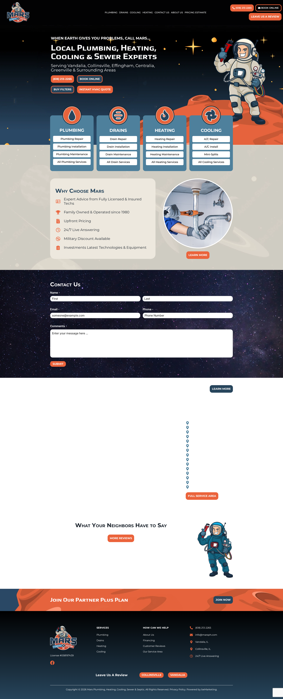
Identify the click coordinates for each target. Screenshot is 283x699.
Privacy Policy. (178, 689)
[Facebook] (52, 663)
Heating (148, 12)
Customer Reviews (154, 646)
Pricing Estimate (195, 12)
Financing (149, 640)
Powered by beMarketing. (202, 689)
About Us (177, 12)
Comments (58, 326)
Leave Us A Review (265, 16)
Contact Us (162, 12)
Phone (148, 309)
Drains (123, 12)
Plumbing (111, 12)
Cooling (135, 12)
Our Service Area (152, 651)
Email (54, 309)
